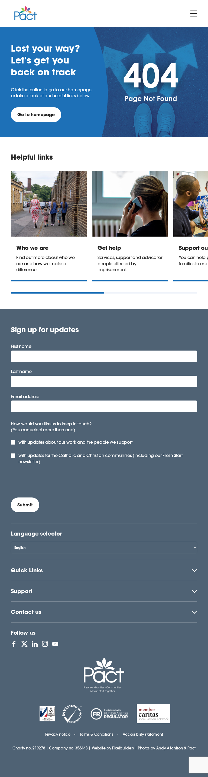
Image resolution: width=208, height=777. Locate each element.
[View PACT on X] (24, 644)
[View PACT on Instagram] (45, 644)
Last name (21, 371)
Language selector (36, 533)
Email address (25, 396)
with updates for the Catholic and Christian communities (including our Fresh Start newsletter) (100, 458)
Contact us (26, 611)
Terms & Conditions (96, 734)
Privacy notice (57, 734)
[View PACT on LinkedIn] (35, 644)
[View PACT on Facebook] (14, 644)
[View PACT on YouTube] (55, 644)
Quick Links (27, 570)
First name (21, 346)
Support (21, 591)
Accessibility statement (143, 734)
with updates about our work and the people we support (75, 442)
